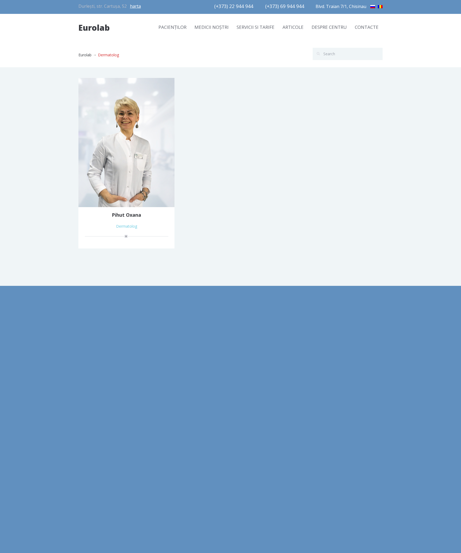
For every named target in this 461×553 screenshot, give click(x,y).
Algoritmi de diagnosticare (179, 343)
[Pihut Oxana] (126, 142)
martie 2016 (88, 415)
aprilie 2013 (88, 487)
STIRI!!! (240, 374)
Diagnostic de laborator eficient (184, 367)
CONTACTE (367, 27)
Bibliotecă (165, 331)
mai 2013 (86, 475)
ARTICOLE (293, 27)
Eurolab (94, 27)
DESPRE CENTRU (329, 27)
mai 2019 (86, 391)
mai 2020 (86, 343)
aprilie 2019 (88, 403)
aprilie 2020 (88, 355)
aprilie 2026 (88, 331)
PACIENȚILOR (172, 27)
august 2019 (89, 379)
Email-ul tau (325, 334)
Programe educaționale (177, 355)
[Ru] (372, 5)
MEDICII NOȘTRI (211, 27)
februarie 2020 (91, 367)
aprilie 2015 (88, 463)
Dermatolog (126, 226)
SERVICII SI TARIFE (256, 27)
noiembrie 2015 (91, 439)
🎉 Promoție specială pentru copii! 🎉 (267, 350)
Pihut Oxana (126, 215)
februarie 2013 (91, 499)
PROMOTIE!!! (246, 362)
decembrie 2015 (92, 427)
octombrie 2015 (92, 451)
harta (135, 6)
